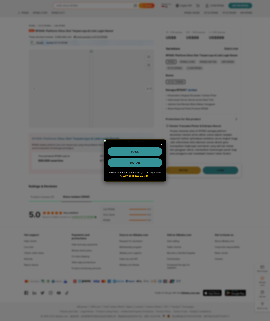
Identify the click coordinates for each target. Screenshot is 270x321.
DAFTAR (135, 162)
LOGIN (135, 151)
